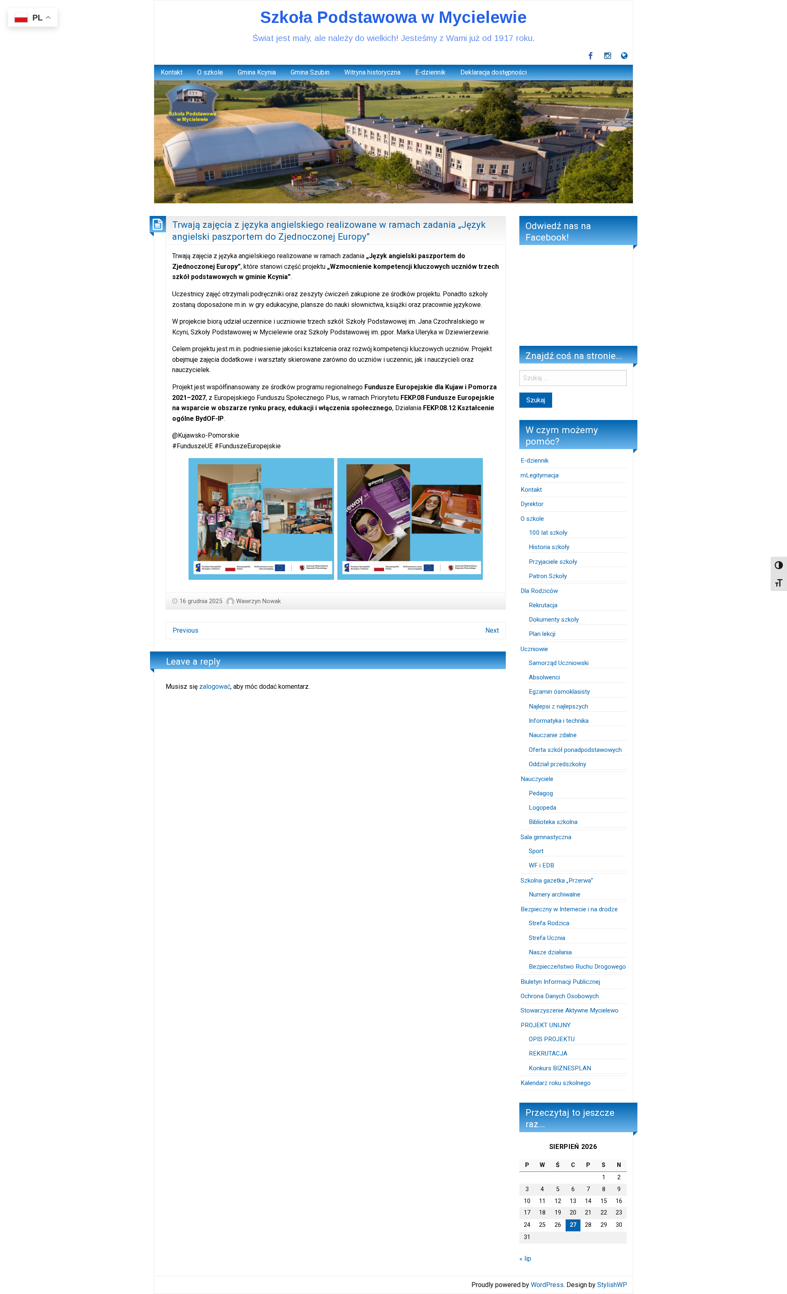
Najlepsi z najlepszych (558, 706)
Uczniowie (534, 649)
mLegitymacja (540, 475)
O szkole (210, 72)
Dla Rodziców (539, 591)
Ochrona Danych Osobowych (560, 996)
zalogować (214, 686)
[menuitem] (171, 72)
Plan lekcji (542, 634)
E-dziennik (430, 72)
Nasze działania (550, 952)
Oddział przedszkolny (557, 764)
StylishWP (612, 1285)
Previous (185, 630)
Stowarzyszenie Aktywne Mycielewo (570, 1010)
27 (573, 1224)
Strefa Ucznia (547, 938)
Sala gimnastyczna (546, 837)
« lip (525, 1258)
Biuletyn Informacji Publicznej (560, 981)
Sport (536, 851)
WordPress (547, 1285)
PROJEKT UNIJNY (546, 1025)
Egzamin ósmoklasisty (559, 691)
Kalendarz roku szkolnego (556, 1083)
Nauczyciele (537, 779)
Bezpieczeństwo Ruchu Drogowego (577, 966)
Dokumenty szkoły (554, 619)
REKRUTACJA (549, 1053)
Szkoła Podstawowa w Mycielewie (393, 17)
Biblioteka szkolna (553, 822)
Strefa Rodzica (549, 923)
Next (492, 630)
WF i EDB (541, 865)
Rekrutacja (543, 605)
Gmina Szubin (310, 72)
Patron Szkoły (548, 576)
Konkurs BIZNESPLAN (560, 1068)
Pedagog (541, 793)
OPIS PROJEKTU (552, 1039)
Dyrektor (532, 504)
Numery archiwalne (554, 894)
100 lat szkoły (548, 532)
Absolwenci (544, 677)
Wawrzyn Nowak (258, 601)
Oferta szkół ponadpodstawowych (575, 750)
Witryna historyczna (372, 72)
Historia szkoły (549, 547)
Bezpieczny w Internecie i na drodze (569, 909)
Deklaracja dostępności (493, 72)
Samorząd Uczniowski (559, 663)
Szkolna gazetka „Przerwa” (557, 880)
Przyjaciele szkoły (553, 561)
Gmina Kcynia (257, 72)
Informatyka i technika (559, 720)
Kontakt (171, 72)
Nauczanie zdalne (553, 735)
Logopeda (542, 807)
